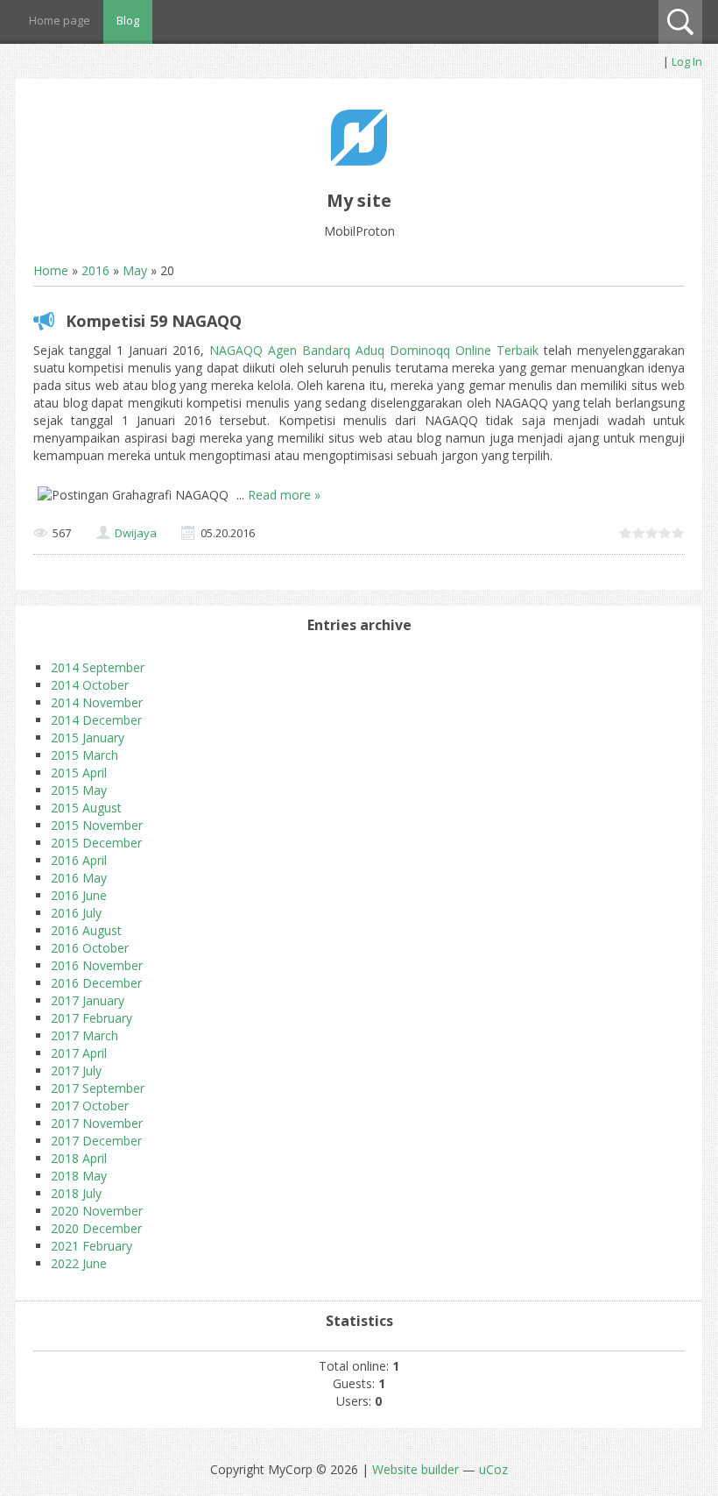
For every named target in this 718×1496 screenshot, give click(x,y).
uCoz (493, 1469)
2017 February (91, 1018)
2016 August (86, 930)
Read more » (284, 494)
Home (50, 270)
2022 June (79, 1263)
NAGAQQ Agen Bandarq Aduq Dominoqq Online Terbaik (373, 350)
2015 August (86, 807)
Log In (687, 61)
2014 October (90, 685)
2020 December (96, 1228)
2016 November (97, 965)
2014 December (96, 720)
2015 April (79, 772)
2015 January (87, 737)
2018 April (79, 1158)
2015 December (96, 842)
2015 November (97, 825)
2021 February (91, 1245)
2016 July (76, 912)
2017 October (90, 1105)
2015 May (79, 790)
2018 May (79, 1175)
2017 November (97, 1123)
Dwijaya (136, 533)
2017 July (76, 1070)
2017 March (84, 1035)
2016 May (79, 877)
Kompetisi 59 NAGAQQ (154, 320)
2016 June (79, 895)
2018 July (76, 1193)
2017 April (79, 1053)
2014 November (97, 702)
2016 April (79, 860)
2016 (95, 270)
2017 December (96, 1140)
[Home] (359, 160)
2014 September (97, 667)
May (135, 270)
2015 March (84, 755)
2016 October (90, 947)
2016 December (96, 983)
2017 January (87, 1000)
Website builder (415, 1469)
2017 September (97, 1088)
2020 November (97, 1210)
